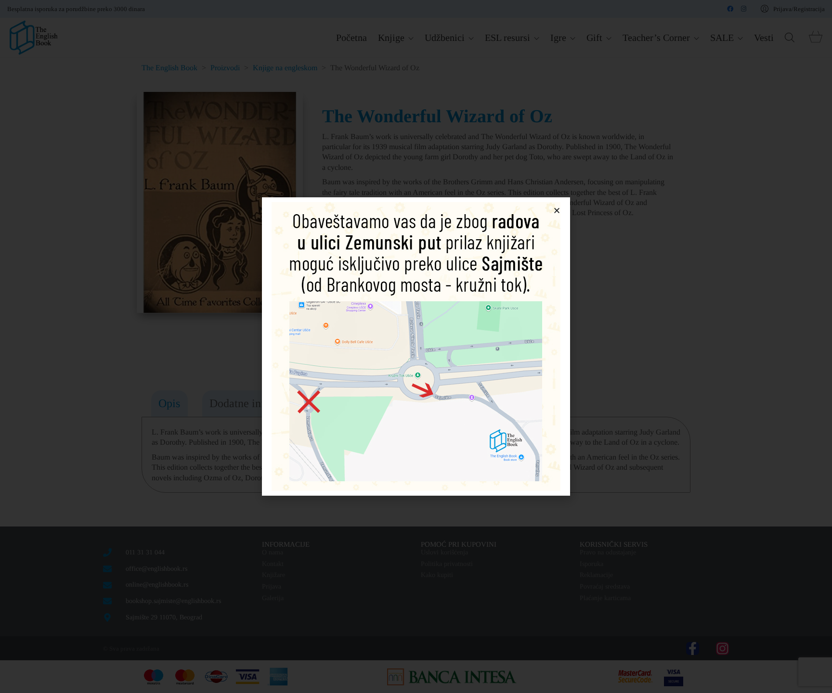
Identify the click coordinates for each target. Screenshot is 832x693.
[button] (556, 210)
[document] (416, 346)
